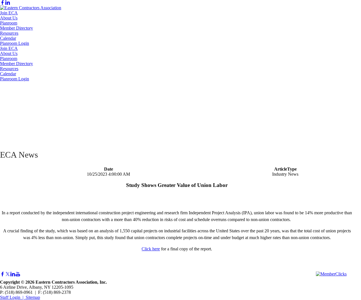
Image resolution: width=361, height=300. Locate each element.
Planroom (8, 23)
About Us (8, 18)
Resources (9, 33)
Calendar (8, 38)
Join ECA (9, 12)
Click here (151, 248)
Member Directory (16, 28)
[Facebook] (2, 2)
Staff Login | (13, 297)
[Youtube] (18, 274)
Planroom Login (14, 43)
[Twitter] (7, 274)
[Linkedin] (7, 2)
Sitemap (33, 297)
